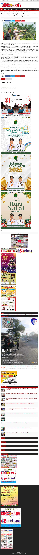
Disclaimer (34, 0)
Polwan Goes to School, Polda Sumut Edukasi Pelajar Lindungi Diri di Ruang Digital (18, 427)
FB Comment (4, 88)
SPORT (20, 9)
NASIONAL (10, 9)
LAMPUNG (30, 9)
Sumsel (28, 314)
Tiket (37, 0)
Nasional (18, 314)
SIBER (31, 0)
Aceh (2, 314)
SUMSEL (24, 9)
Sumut (30, 314)
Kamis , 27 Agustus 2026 (4, 0)
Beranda (23, 0)
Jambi (8, 314)
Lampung (12, 314)
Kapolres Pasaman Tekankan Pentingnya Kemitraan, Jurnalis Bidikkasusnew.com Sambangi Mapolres (21, 393)
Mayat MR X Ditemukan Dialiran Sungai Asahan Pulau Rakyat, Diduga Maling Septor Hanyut (20, 403)
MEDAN (5, 9)
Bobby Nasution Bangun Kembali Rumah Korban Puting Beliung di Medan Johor (18, 432)
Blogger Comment (11, 88)
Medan (15, 314)
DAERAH (15, 9)
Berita (3, 18)
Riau (21, 314)
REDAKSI (27, 0)
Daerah (4, 314)
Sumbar (25, 314)
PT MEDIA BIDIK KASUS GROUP (21, 553)
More (36, 9)
